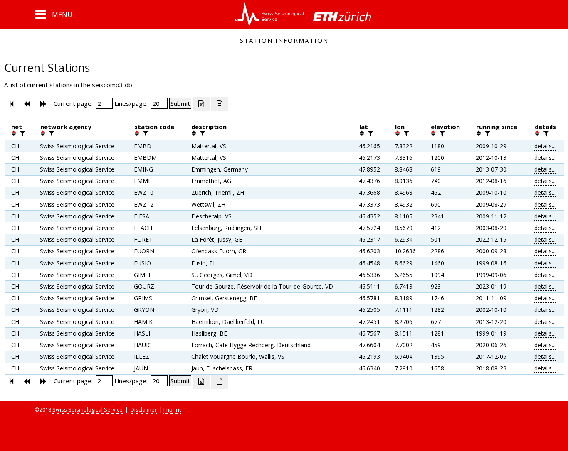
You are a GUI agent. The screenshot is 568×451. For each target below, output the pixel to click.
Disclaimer (144, 409)
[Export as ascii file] (219, 104)
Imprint (172, 409)
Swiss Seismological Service (87, 409)
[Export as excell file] (201, 104)
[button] (53, 14)
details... (545, 146)
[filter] (21, 133)
